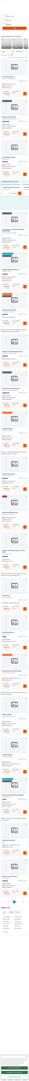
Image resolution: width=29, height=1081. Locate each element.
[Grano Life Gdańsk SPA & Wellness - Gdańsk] (14, 785)
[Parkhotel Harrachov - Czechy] (14, 830)
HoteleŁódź (5, 926)
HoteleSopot (6, 921)
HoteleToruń (17, 926)
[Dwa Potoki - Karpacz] (14, 585)
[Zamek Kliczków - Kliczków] (14, 745)
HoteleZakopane (6, 916)
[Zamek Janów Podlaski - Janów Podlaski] (14, 300)
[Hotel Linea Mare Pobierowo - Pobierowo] (14, 378)
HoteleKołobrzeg (18, 923)
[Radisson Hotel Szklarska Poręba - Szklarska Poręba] (14, 342)
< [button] (2, 902)
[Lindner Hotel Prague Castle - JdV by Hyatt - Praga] (14, 540)
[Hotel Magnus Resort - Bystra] (14, 147)
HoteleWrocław (18, 916)
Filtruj (3, 51)
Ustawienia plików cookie (14, 1076)
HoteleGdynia (6, 928)
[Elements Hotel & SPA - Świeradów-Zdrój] (14, 107)
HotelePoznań (6, 923)
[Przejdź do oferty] (24, 93)
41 (23, 902)
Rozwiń (6, 932)
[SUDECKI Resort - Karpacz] (14, 419)
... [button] (19, 902)
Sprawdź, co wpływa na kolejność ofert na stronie (18, 57)
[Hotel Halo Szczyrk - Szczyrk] (14, 622)
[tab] (11, 73)
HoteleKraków (6, 919)
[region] (14, 67)
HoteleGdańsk (18, 919)
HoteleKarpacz (18, 921)
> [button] (27, 902)
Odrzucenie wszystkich (14, 1068)
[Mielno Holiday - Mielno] (14, 704)
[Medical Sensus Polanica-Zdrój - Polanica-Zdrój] (14, 661)
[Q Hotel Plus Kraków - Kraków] (14, 464)
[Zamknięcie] (27, 1056)
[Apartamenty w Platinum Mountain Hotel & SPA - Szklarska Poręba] (14, 219)
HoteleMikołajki (18, 928)
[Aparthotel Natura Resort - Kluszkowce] (14, 502)
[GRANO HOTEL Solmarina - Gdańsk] (14, 260)
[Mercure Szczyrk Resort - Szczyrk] (14, 866)
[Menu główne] (26, 2)
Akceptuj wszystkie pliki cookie (14, 1072)
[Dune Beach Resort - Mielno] (14, 67)
